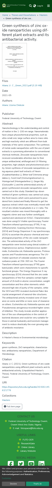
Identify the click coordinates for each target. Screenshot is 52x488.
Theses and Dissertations (24, 15)
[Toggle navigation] (48, 6)
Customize (6, 478)
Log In (40, 5)
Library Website (28, 451)
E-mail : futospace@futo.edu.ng (28, 428)
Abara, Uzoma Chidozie (13, 105)
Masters (43, 15)
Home (5, 15)
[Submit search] (30, 5)
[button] (34, 5)
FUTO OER (28, 439)
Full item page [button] (13, 406)
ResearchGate (28, 443)
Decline (13, 483)
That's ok (37, 483)
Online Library (28, 447)
